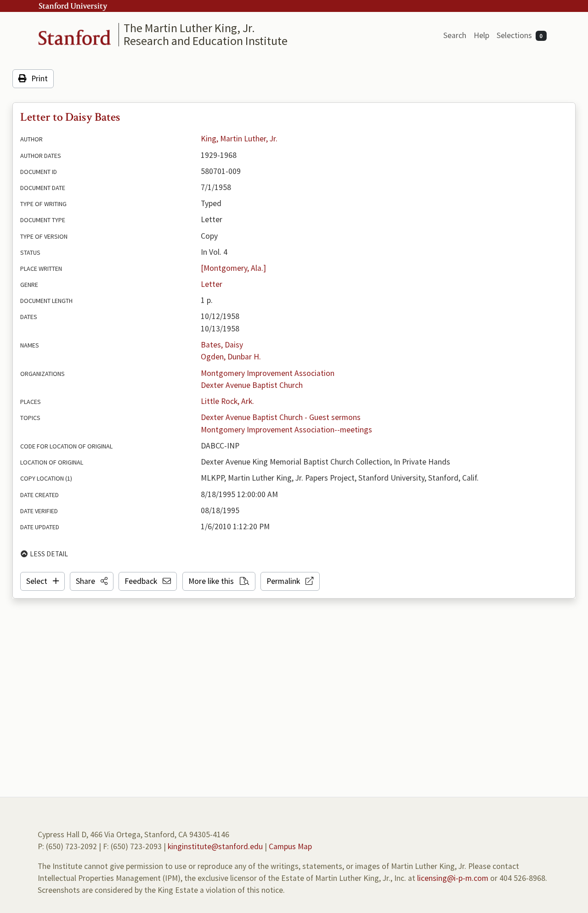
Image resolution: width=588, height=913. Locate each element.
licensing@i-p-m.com (452, 878)
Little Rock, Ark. (227, 401)
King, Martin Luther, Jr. (239, 139)
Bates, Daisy (222, 345)
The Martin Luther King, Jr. (189, 27)
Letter (211, 284)
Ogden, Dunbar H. (231, 357)
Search (454, 35)
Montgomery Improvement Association (267, 373)
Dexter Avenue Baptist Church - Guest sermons (281, 417)
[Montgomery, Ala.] (233, 268)
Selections (520, 35)
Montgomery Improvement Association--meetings (286, 430)
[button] (91, 581)
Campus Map (290, 846)
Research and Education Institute (206, 40)
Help (481, 35)
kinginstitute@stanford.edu (215, 846)
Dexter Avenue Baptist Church (252, 385)
